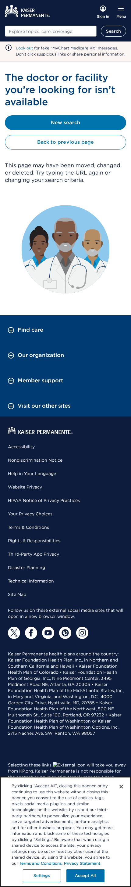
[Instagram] (82, 633)
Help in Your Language (32, 473)
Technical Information (31, 581)
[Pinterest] (65, 633)
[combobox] (51, 31)
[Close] (121, 786)
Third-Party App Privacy (33, 554)
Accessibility (21, 446)
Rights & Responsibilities (34, 540)
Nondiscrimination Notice (35, 460)
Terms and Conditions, (40, 863)
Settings (42, 875)
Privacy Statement (82, 863)
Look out (24, 48)
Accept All (85, 875)
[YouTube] (48, 633)
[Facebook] (31, 633)
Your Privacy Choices (30, 513)
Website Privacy (25, 487)
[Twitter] (14, 633)
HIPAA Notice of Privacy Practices (44, 500)
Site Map (17, 594)
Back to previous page (65, 142)
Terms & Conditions (28, 527)
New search (65, 122)
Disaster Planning (26, 567)
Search (113, 31)
